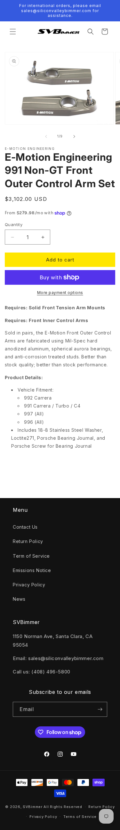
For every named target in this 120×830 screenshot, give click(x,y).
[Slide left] (46, 136)
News (19, 599)
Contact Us (25, 527)
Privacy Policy (29, 584)
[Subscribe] (100, 709)
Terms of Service (80, 816)
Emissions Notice (32, 570)
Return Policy (28, 541)
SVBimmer (33, 806)
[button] (13, 32)
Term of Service (31, 556)
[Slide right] (74, 136)
